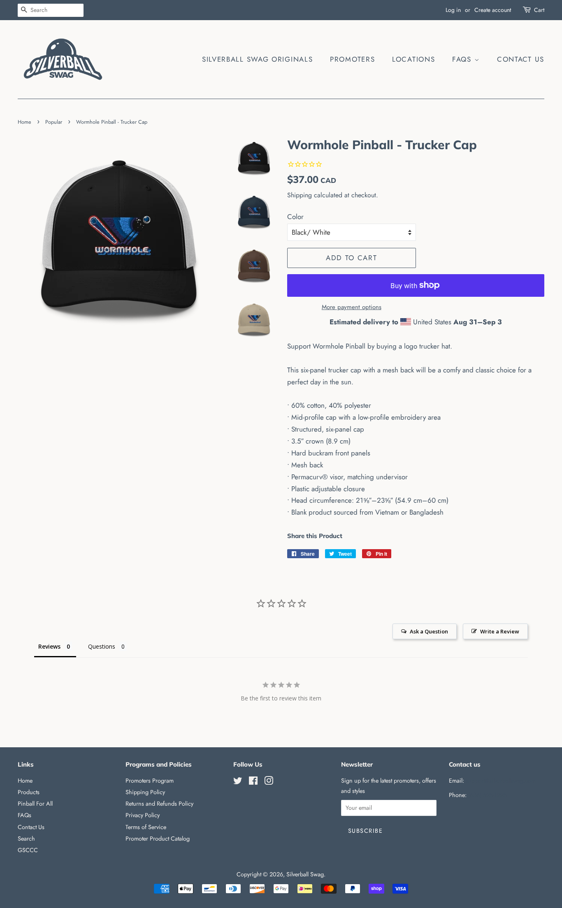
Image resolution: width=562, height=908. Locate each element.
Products (28, 792)
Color (295, 217)
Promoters (352, 59)
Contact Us (520, 59)
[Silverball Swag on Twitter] (237, 782)
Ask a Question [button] (429, 631)
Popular (53, 122)
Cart (539, 10)
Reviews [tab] (49, 646)
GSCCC (28, 850)
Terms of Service (145, 827)
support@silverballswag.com (501, 780)
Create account (492, 10)
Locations (413, 59)
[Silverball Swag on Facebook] (253, 782)
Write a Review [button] (499, 631)
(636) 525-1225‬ (487, 795)
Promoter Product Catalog (157, 838)
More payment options (351, 307)
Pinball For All (35, 803)
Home (24, 122)
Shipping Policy (145, 792)
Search (26, 838)
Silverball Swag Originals (257, 59)
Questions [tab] (101, 646)
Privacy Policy (142, 815)
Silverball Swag (305, 874)
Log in (453, 10)
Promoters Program (149, 780)
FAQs (463, 59)
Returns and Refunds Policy (159, 803)
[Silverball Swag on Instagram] (268, 782)
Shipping (299, 195)
